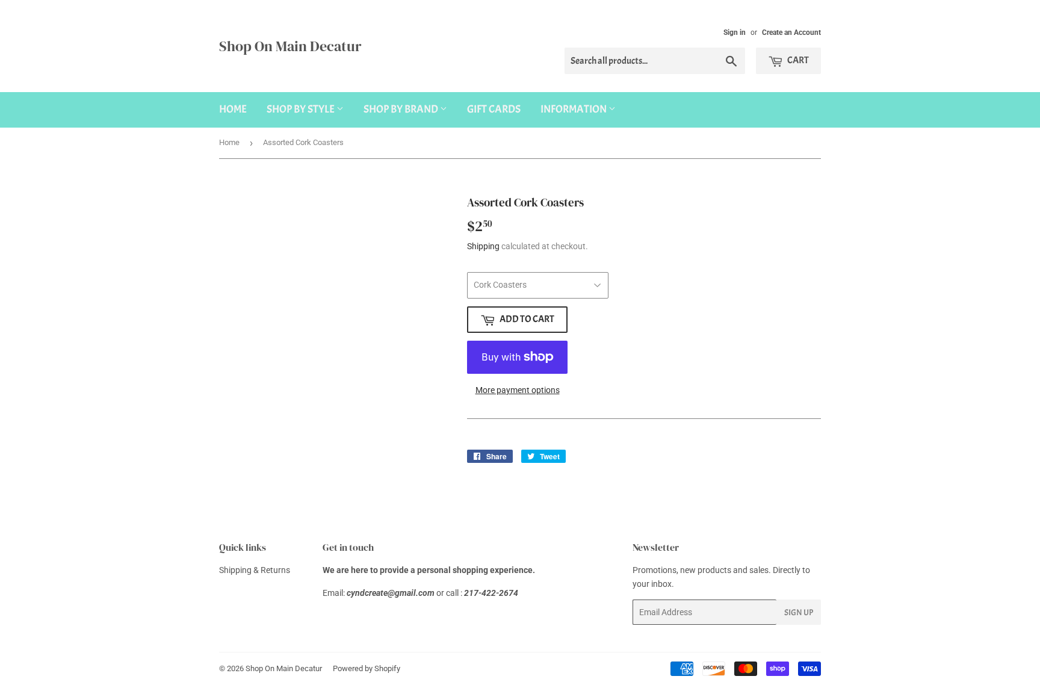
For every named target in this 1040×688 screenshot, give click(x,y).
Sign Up (798, 612)
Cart (797, 60)
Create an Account (791, 32)
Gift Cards (494, 109)
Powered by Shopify (366, 668)
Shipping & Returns (254, 570)
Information (574, 109)
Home (233, 109)
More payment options (517, 390)
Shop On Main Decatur (290, 46)
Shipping (483, 246)
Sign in (734, 32)
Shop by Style (301, 109)
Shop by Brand (402, 109)
